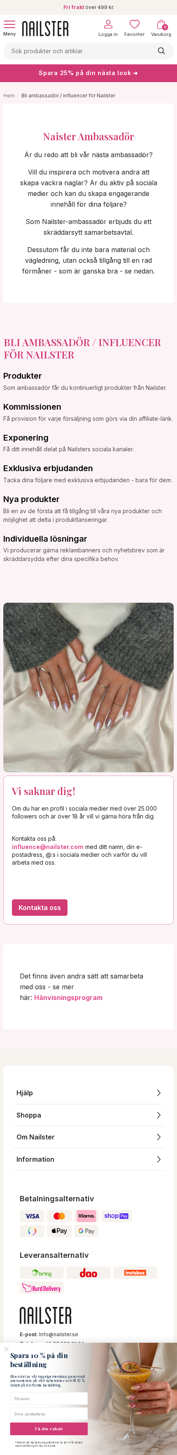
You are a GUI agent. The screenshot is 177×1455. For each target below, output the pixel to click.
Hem (9, 95)
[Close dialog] (6, 1349)
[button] (88, 1093)
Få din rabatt (49, 1428)
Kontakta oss (40, 907)
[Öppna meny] (9, 24)
